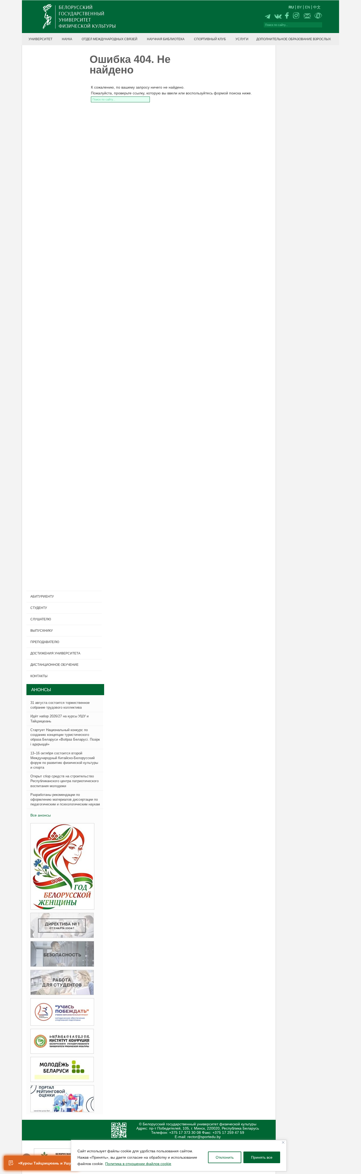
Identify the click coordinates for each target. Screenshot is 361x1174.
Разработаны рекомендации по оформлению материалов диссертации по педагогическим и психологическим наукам (65, 799)
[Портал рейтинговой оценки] (60, 1099)
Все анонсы (40, 815)
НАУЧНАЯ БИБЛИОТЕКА (165, 39)
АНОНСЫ (41, 689)
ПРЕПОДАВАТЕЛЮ (44, 642)
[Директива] (60, 925)
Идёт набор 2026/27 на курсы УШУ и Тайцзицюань (59, 718)
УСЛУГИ (241, 39)
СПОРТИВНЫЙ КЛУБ (210, 39)
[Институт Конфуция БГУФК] (60, 1041)
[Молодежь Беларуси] (60, 1069)
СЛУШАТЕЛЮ (40, 619)
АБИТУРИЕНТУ (42, 596)
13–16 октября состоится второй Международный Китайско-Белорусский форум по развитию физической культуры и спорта (64, 760)
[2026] (60, 866)
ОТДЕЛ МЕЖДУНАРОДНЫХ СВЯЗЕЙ (109, 39)
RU (291, 7)
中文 (317, 7)
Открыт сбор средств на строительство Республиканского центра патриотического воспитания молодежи (64, 781)
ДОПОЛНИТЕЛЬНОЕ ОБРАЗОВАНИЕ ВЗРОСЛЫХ (293, 39)
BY (299, 7)
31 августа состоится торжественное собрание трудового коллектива (60, 705)
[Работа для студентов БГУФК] (60, 982)
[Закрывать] (283, 1142)
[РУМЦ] (60, 1012)
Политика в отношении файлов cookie (138, 1164)
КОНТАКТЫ (39, 676)
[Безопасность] (60, 954)
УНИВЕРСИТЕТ (40, 39)
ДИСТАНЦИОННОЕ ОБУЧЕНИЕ (54, 665)
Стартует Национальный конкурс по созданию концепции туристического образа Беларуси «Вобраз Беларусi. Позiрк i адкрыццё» (65, 737)
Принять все (261, 1157)
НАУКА (67, 39)
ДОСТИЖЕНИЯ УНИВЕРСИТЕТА (55, 653)
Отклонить (225, 1157)
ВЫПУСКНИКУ (41, 630)
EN (307, 7)
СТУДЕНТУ (38, 608)
